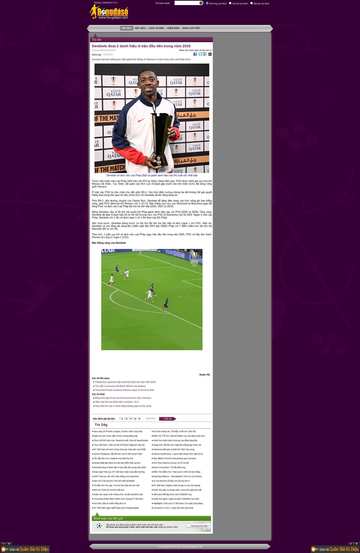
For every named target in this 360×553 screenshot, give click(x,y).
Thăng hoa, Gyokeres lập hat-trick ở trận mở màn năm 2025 (125, 382)
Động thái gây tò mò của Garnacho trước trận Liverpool (122, 398)
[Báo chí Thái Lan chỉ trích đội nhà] (124, 490)
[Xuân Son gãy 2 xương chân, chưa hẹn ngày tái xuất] (201, 490)
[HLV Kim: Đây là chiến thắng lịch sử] (126, 503)
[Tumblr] (209, 55)
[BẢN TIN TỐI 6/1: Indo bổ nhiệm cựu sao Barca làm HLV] (205, 436)
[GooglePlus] (205, 55)
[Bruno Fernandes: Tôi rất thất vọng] (185, 467)
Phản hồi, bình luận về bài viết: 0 (195, 50)
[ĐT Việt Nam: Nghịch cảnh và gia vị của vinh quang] (200, 485)
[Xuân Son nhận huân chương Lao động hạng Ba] (197, 440)
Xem (351, 544)
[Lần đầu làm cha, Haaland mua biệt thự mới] (133, 458)
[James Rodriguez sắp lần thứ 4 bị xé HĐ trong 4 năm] (142, 454)
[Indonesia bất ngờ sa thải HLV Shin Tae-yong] (194, 449)
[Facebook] (194, 55)
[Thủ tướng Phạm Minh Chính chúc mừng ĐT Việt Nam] (143, 499)
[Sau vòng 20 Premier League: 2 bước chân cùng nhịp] (142, 431)
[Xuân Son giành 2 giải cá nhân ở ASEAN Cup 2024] (199, 499)
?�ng (356, 544)
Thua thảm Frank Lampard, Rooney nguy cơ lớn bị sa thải (124, 390)
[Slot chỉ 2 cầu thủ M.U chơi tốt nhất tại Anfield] (134, 481)
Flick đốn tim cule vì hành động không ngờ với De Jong (122, 406)
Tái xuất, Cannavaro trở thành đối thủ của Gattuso (120, 386)
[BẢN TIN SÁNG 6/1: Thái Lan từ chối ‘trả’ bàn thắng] (200, 472)
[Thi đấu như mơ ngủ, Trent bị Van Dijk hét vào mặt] (139, 485)
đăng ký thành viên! (168, 527)
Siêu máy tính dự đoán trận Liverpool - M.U (116, 402)
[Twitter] (200, 55)
